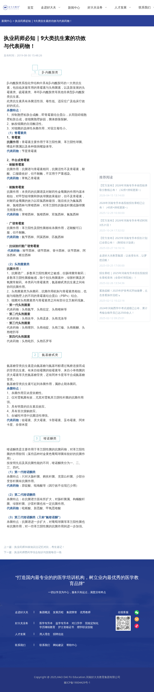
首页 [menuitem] (30, 7)
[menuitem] (50, 7)
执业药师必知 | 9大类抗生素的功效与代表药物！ (43, 21)
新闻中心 (7, 21)
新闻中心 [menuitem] (74, 7)
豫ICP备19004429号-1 (77, 682)
